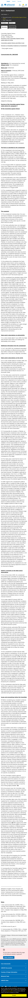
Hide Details (4, 14)
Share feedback (8, 957)
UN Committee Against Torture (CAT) (14, 18)
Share (12, 23)
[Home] (8, 5)
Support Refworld (23, 6)
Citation (4, 23)
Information (12, 27)
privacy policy (10, 991)
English (8, 1)
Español (13, 1)
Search (20, 5)
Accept (14, 995)
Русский (19, 1)
